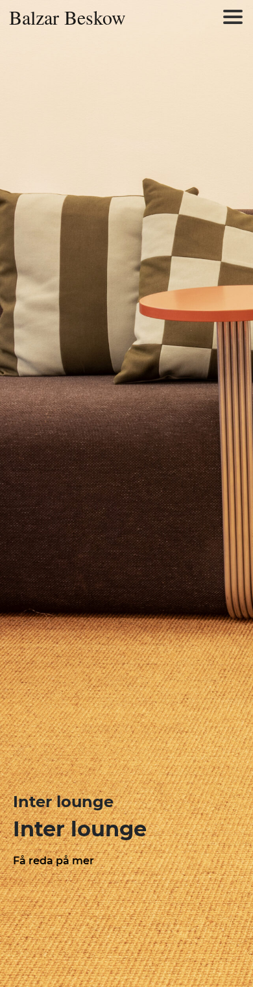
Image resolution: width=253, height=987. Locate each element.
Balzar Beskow (67, 17)
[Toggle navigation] (233, 17)
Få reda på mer (53, 861)
